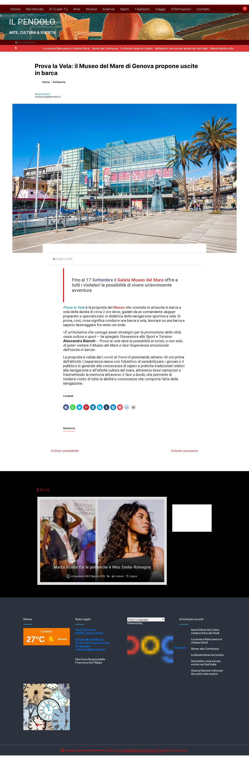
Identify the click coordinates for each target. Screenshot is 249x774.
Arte (76, 9)
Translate (180, 647)
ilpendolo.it (44, 93)
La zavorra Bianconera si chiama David (43, 48)
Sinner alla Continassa (81, 48)
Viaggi (160, 9)
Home (15, 9)
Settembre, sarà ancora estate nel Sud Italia (157, 48)
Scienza (109, 9)
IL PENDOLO (32, 22)
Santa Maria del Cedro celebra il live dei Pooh (205, 631)
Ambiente (69, 428)
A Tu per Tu (58, 9)
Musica (91, 9)
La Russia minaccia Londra (113, 48)
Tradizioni (142, 9)
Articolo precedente (65, 451)
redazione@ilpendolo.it (90, 649)
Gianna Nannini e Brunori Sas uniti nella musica (213, 48)
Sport (124, 9)
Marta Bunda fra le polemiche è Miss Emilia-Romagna (102, 567)
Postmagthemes (178, 750)
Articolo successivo (184, 451)
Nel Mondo (35, 9)
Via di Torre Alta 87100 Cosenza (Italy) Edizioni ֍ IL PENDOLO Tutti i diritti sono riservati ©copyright (92, 638)
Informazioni (181, 9)
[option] (43, 48)
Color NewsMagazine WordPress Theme (140, 750)
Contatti (203, 9)
